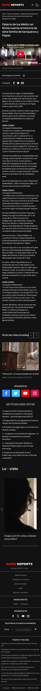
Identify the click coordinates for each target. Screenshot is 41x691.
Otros (9, 377)
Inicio (4, 14)
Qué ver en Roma (13, 14)
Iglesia (4, 377)
